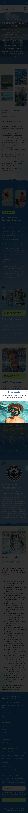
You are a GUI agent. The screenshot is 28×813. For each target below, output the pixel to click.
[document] (14, 406)
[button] (25, 392)
